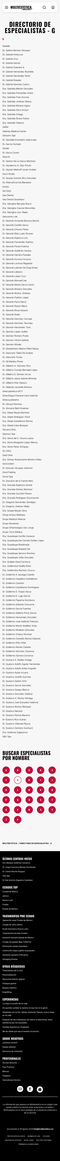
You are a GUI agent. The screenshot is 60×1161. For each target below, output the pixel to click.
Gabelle (6, 46)
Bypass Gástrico (9, 988)
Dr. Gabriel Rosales (11, 80)
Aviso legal (29, 1140)
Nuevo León (7, 900)
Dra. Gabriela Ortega (12, 114)
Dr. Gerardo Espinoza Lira (15, 237)
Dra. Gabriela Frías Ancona (15, 97)
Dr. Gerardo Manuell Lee (14, 280)
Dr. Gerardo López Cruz (14, 276)
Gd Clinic (6, 191)
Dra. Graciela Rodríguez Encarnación (20, 497)
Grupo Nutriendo (10, 523)
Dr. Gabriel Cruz (10, 58)
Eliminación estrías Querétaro (15, 946)
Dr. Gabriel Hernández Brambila (18, 71)
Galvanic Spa (9, 135)
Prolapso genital (9, 983)
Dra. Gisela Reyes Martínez (16, 412)
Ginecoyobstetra (10, 399)
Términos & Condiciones (28, 1144)
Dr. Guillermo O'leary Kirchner (17, 634)
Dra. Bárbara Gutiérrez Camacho (16, 863)
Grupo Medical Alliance (13, 519)
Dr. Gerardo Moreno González (17, 289)
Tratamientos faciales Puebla (14, 933)
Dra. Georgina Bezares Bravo (16, 203)
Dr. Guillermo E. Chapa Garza (16, 591)
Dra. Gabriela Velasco (13, 122)
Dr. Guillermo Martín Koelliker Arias (19, 625)
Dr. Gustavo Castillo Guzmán (16, 676)
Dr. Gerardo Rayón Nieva (14, 306)
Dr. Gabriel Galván (11, 63)
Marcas (5, 1071)
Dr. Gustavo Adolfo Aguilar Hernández (21, 664)
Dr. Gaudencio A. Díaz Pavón (16, 165)
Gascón (6, 156)
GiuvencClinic (9, 429)
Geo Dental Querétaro (13, 199)
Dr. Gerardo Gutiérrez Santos (16, 250)
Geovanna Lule (9, 216)
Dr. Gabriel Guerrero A (13, 67)
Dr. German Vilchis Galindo (15, 340)
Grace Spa (7, 476)
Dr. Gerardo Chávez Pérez (15, 229)
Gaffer (5, 127)
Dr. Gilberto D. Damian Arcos (16, 374)
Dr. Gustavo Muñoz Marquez (16, 706)
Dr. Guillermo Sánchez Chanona (18, 651)
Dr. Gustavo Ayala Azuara (15, 672)
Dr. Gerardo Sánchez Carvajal (17, 318)
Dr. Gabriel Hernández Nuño (16, 75)
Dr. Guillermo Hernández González (19, 617)
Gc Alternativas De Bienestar (16, 182)
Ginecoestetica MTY (12, 391)
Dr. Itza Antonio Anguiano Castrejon (17, 880)
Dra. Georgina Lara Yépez (15, 212)
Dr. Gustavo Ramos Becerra (16, 715)
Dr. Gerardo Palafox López (15, 297)
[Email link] (40, 1089)
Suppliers (6, 1075)
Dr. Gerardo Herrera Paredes (16, 254)
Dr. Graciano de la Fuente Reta (17, 480)
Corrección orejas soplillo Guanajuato (18, 950)
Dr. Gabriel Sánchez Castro (15, 84)
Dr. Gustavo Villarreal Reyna (16, 723)
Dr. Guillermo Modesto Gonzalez (18, 630)
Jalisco (5, 896)
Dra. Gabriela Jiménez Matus (16, 101)
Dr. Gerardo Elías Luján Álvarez (17, 233)
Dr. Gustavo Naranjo (12, 711)
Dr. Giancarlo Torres (12, 357)
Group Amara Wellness (13, 514)
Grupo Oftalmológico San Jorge (18, 527)
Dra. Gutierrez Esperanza (15, 732)
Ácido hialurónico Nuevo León (15, 929)
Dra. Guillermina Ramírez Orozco (18, 570)
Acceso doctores (9, 1063)
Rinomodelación (9, 975)
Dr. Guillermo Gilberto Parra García (19, 613)
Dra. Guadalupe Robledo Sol (16, 549)
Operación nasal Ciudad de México (17, 920)
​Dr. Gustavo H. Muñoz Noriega (17, 698)
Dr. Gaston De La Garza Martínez (19, 161)
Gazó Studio (8, 174)
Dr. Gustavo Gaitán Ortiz (14, 681)
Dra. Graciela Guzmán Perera (17, 493)
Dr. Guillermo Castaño (13, 583)
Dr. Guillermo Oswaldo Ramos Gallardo (21, 638)
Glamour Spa (8, 434)
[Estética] (21, 8)
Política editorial (44, 1140)
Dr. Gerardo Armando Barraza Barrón (20, 220)
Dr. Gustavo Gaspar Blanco (15, 689)
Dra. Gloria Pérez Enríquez (15, 446)
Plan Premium (8, 1067)
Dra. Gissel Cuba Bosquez (15, 425)
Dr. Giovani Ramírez (12, 404)
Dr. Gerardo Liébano (12, 271)
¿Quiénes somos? (9, 1042)
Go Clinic (6, 451)
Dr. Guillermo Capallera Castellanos (19, 578)
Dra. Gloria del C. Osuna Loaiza (18, 438)
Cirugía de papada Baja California (16, 942)
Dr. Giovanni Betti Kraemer (15, 408)
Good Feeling (8, 472)
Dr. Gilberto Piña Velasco (14, 382)
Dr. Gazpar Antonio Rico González (19, 178)
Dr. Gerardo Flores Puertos (15, 246)
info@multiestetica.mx (43, 1129)
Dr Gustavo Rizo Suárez (14, 719)
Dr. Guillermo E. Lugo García (16, 596)
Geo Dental (8, 195)
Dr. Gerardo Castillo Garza (15, 225)
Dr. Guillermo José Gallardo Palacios (20, 621)
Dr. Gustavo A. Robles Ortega (17, 660)
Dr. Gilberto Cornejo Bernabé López (20, 370)
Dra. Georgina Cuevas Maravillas (18, 208)
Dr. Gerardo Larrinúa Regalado (17, 263)
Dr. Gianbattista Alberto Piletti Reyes (20, 348)
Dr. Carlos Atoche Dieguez (13, 871)
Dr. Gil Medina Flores (12, 361)
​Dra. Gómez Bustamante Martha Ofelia (21, 459)
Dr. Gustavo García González (16, 685)
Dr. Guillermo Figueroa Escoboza (18, 600)
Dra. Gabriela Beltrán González (17, 88)
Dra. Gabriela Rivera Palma (15, 118)
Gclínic (5, 186)
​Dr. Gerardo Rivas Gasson (15, 310)
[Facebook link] (30, 1089)
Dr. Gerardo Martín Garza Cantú (18, 284)
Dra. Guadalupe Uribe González (18, 557)
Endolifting (7, 992)
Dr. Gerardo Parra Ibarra (14, 301)
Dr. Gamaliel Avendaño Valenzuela (19, 139)
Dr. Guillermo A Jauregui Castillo (18, 574)
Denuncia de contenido (12, 1051)
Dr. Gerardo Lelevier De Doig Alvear (20, 267)
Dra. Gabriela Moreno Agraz (16, 105)
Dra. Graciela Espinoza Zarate (17, 485)
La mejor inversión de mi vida (14, 1003)
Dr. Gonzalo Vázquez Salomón (17, 468)
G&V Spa (6, 736)
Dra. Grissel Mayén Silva (14, 510)
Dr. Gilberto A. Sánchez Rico (16, 365)
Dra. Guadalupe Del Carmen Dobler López (23, 540)
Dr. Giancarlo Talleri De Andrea (17, 353)
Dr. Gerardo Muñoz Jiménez (16, 293)
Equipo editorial (9, 1047)
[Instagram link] (20, 1089)
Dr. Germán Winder (11, 344)
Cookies (46, 1136)
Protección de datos (16, 1136)
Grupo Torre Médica (12, 532)
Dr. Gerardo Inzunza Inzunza (16, 259)
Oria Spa (6, 876)
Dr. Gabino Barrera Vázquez (16, 50)
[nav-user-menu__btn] (53, 7)
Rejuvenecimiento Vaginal (13, 979)
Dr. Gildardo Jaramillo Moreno (17, 387)
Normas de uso (34, 1136)
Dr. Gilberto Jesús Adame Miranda (19, 378)
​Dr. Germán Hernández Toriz (16, 327)
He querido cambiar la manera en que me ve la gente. (25, 1008)
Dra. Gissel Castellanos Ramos (17, 421)
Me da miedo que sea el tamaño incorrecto (20, 1031)
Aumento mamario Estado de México (18, 937)
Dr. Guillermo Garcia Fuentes (16, 608)
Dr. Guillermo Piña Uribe (14, 642)
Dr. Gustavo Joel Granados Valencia (20, 702)
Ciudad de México (10, 891)
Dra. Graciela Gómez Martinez (17, 489)
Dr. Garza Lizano (10, 152)
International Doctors (11, 1080)
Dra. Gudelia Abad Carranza (16, 561)
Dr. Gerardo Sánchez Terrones (17, 323)
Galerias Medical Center (14, 131)
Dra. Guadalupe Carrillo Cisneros (18, 536)
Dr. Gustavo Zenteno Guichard (17, 728)
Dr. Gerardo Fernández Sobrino (17, 242)
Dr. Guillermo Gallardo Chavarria (18, 604)
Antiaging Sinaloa (10, 959)
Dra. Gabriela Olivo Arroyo (15, 110)
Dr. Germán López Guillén (15, 331)
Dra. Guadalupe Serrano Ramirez (18, 553)
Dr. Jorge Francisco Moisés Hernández (19, 867)
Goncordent (8, 463)
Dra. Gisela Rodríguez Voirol (16, 417)
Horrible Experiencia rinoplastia (15, 1027)
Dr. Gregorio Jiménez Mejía (15, 506)
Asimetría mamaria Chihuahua (15, 955)
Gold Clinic (7, 455)
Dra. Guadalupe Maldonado (16, 544)
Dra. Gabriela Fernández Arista (17, 93)
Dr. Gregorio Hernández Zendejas (19, 502)
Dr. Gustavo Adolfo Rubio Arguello (19, 668)
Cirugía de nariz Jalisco (12, 924)
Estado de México (10, 909)
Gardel (5, 148)
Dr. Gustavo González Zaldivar (17, 693)
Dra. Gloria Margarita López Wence (20, 442)
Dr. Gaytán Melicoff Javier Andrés (19, 169)
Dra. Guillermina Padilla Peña (16, 566)
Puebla (5, 904)
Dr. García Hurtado (11, 144)
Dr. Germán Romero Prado (15, 335)
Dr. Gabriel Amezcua (12, 54)
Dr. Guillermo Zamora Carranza (17, 655)
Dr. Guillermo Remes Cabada (16, 647)
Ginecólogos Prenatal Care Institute (20, 395)
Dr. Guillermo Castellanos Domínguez (20, 587)
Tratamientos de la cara (12, 970)
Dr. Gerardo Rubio (11, 314)
